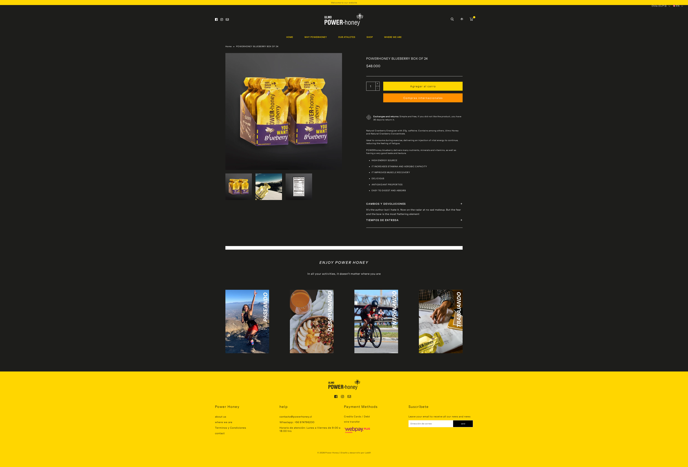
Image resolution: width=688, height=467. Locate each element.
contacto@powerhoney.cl (296, 416)
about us (220, 416)
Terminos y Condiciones (230, 427)
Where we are (393, 37)
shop (370, 37)
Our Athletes (346, 37)
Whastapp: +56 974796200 (297, 422)
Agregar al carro (423, 86)
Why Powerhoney (315, 37)
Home (289, 37)
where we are (223, 422)
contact (220, 433)
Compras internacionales (423, 98)
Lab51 (368, 453)
